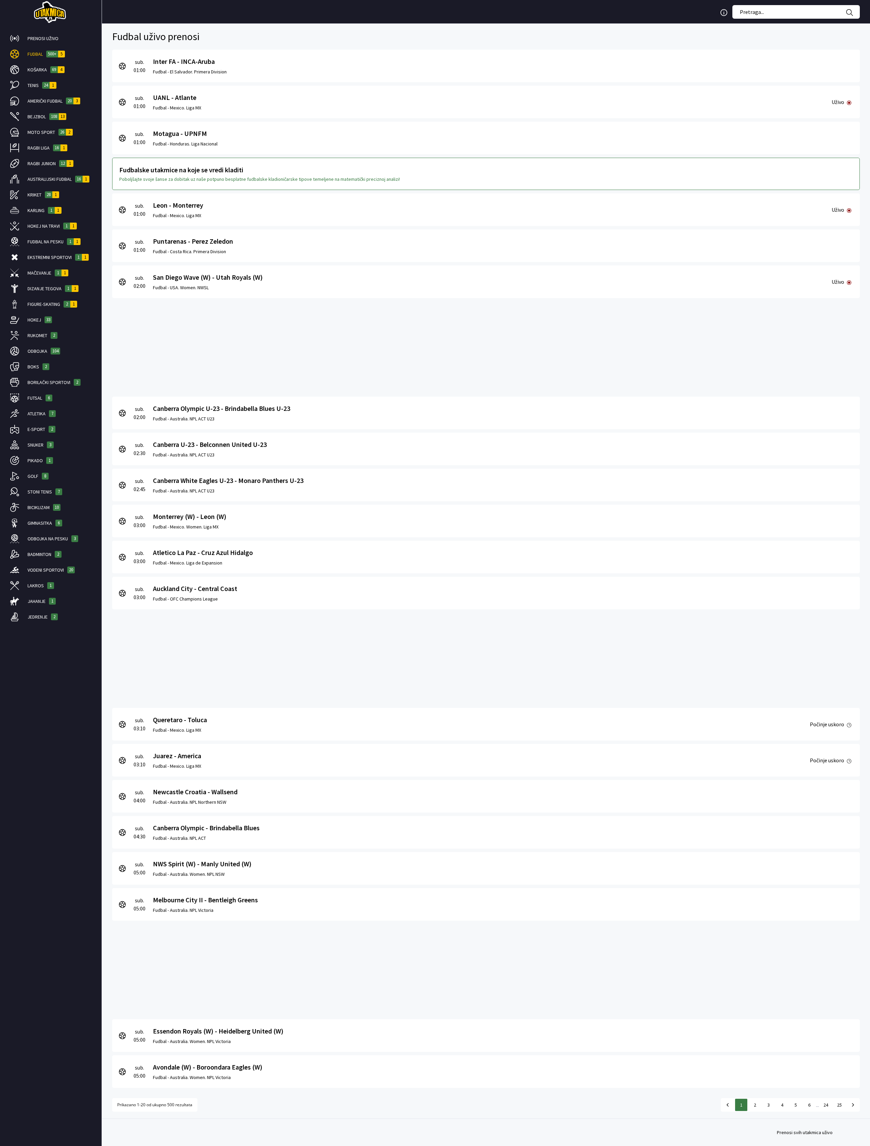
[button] (51, 38)
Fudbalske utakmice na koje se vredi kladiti (181, 170)
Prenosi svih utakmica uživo (805, 1132)
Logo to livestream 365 (51, 12)
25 (839, 1105)
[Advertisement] (316, 345)
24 (825, 1105)
